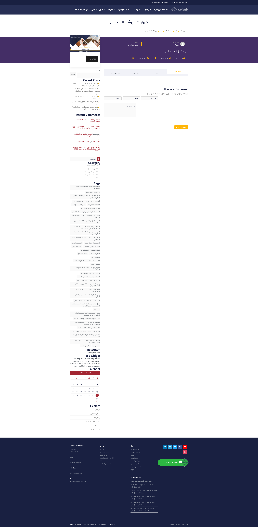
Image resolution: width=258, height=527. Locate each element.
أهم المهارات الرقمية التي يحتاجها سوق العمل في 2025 (86, 103)
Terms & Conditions (90, 524)
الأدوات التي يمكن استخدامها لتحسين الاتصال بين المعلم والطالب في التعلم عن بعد (86, 227)
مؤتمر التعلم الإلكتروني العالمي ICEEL (89, 327)
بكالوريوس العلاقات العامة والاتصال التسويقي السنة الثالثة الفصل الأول (144, 491)
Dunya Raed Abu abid (93, 147)
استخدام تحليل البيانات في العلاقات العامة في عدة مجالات (86, 222)
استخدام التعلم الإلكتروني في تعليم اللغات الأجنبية (86, 211)
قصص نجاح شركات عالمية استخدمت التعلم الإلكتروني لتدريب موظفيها (87, 314)
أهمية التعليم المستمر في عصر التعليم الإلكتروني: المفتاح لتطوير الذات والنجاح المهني (86, 91)
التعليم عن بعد (96, 257)
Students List (115, 73)
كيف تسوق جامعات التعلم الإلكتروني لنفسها (87, 318)
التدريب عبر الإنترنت (77, 243)
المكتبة (97, 425)
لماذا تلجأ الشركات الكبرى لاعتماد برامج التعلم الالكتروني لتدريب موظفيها (87, 323)
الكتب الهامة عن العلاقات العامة (90, 273)
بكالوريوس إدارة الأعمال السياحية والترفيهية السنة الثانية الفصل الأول (143, 503)
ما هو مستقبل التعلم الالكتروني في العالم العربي (85, 331)
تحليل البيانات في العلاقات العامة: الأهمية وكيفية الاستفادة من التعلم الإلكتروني (86, 305)
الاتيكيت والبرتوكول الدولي (92, 243)
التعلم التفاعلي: (95, 250)
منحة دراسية (96, 345)
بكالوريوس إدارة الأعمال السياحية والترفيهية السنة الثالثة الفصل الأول (143, 497)
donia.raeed (96, 141)
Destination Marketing (93, 192)
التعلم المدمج (85, 250)
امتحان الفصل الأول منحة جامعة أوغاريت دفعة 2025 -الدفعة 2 (86, 149)
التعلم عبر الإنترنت (95, 253)
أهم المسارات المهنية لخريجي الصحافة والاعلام (86, 201)
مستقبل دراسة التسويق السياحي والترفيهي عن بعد (86, 335)
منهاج (157, 73)
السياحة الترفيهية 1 (83, 141)
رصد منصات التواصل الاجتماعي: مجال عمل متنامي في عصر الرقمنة (86, 84)
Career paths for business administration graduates (87, 187)
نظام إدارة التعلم (85, 345)
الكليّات (132, 455)
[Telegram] (170, 447)
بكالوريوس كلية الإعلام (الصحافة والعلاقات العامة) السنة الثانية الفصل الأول (143, 509)
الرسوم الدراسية (135, 449)
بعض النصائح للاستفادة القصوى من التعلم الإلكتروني (87, 296)
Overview (177, 71)
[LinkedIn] (165, 447)
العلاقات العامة (95, 264)
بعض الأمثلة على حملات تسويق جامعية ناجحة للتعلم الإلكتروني (87, 284)
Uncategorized (92, 165)
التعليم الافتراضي (82, 253)
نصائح (94, 177)
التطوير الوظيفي (76, 246)
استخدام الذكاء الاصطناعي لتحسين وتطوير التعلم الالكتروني (86, 216)
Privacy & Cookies (75, 524)
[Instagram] (185, 452)
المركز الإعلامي (95, 413)
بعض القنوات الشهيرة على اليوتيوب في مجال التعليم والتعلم (87, 290)
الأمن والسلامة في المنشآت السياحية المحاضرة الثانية (87, 134)
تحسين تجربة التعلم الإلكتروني (82, 300)
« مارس (96, 401)
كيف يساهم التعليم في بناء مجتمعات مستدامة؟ (86, 97)
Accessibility (102, 524)
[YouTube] (185, 447)
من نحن (97, 409)
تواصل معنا (96, 417)
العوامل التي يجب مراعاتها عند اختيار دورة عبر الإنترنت (87, 268)
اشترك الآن (92, 59)
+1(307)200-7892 (179, 2)
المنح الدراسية (134, 458)
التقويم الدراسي (135, 464)
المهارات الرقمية (95, 280)
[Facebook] (180, 447)
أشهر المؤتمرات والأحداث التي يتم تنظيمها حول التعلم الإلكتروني (86, 196)
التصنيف (136, 43)
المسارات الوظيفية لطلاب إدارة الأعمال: (89, 276)
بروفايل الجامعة (135, 461)
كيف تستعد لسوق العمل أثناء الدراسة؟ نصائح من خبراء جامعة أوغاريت (86, 108)
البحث (98, 71)
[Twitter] (175, 447)
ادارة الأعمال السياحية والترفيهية (90, 208)
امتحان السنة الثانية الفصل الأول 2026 (141, 481)
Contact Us (112, 524)
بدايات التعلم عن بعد (82, 280)
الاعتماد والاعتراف (94, 429)
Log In (132, 469)
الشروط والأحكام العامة (92, 421)
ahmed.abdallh (95, 119)
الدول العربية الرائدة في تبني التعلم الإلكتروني (87, 260)
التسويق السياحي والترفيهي (92, 246)
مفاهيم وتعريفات (90, 174)
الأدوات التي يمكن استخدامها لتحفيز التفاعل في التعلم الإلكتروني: (86, 233)
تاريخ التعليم (96, 300)
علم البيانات (97, 309)
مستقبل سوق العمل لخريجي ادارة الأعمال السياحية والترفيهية (87, 341)
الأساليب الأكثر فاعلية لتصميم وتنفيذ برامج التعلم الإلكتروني (86, 238)
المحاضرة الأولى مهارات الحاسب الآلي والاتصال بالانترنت (86, 127)
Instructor (176, 43)
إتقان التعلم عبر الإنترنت (78, 204)
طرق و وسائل (91, 168)
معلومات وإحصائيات (89, 171)
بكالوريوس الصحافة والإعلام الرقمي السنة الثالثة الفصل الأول (143, 485)
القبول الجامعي (135, 452)
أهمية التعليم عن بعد (94, 204)
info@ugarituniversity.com (160, 2)
